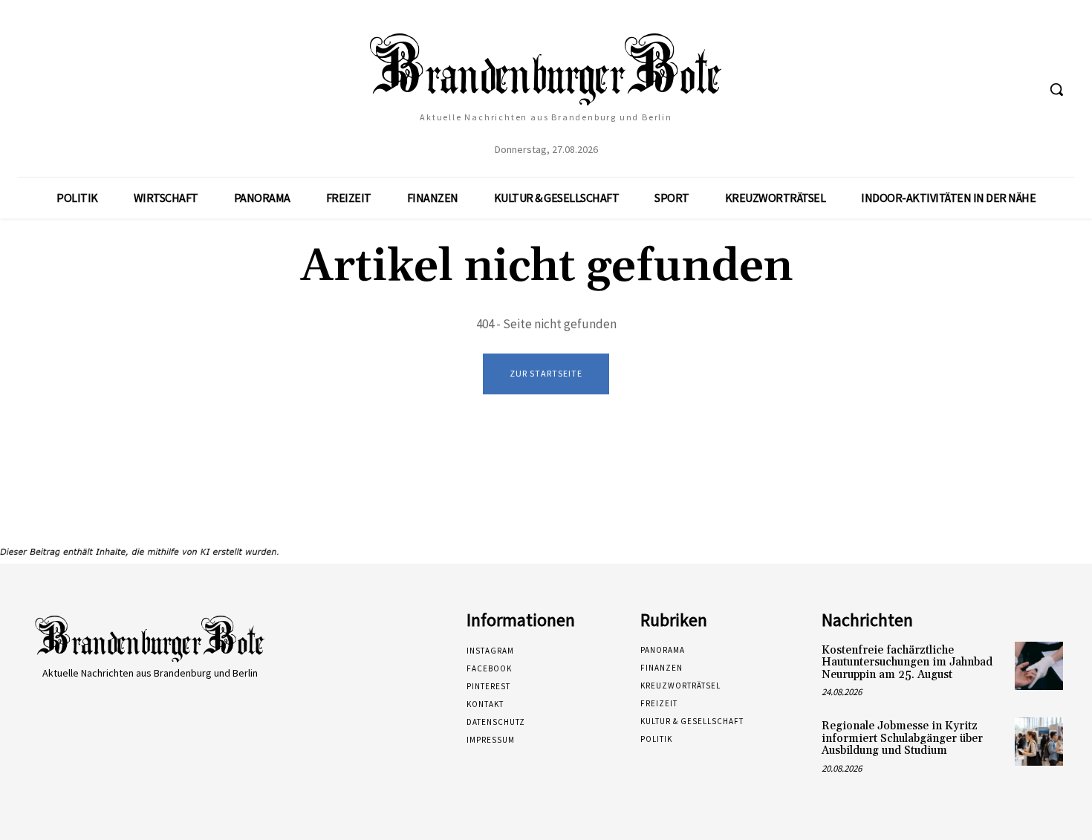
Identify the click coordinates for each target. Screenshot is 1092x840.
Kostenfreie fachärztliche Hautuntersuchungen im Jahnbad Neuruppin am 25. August (907, 662)
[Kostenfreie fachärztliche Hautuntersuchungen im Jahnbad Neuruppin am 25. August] (1039, 666)
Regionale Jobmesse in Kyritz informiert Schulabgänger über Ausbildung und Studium (902, 738)
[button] (1056, 89)
